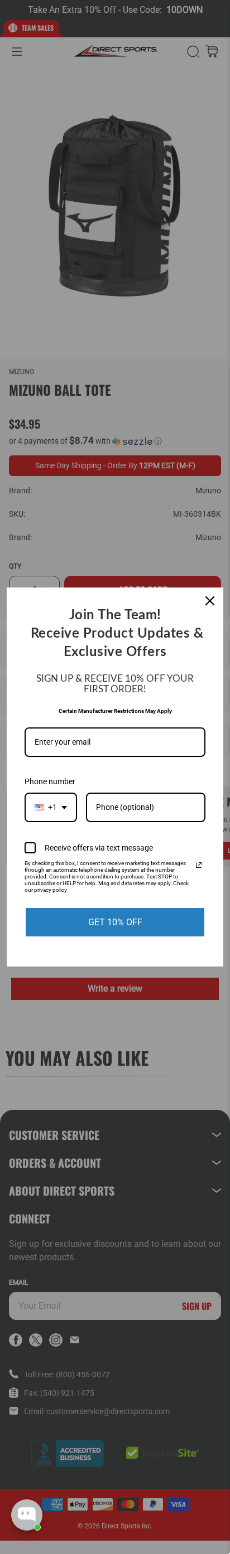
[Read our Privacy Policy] (198, 865)
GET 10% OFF (115, 922)
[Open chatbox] (26, 1515)
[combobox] (51, 807)
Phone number (50, 781)
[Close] (210, 600)
